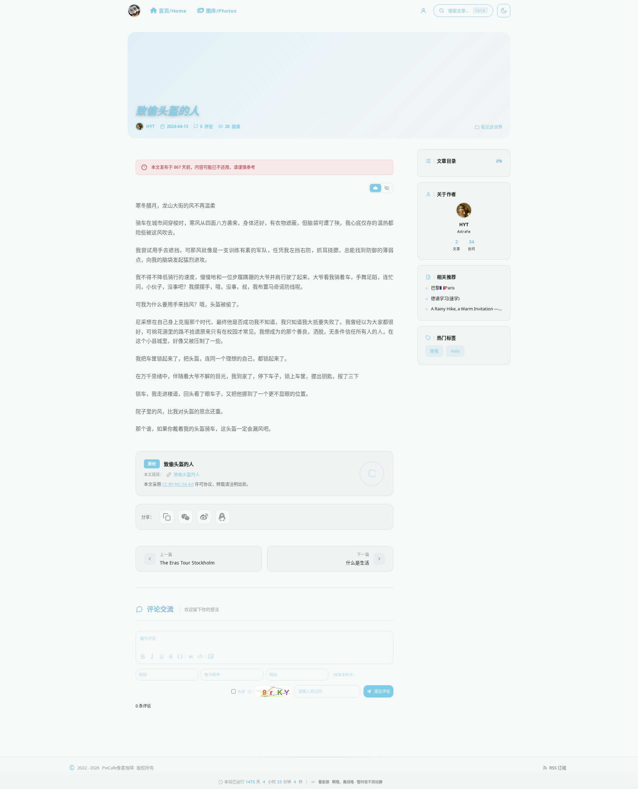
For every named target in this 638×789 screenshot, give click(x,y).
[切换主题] (503, 10)
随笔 (434, 351)
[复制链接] (167, 517)
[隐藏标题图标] (386, 188)
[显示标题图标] (375, 188)
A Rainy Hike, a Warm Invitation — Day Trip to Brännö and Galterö (464, 309)
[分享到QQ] (222, 517)
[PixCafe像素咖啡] (134, 10)
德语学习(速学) (445, 298)
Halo (455, 351)
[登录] (423, 11)
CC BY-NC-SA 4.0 (178, 484)
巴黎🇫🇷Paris (443, 288)
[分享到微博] (204, 517)
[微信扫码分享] (185, 517)
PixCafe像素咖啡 (118, 768)
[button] (463, 10)
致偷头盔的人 (187, 474)
